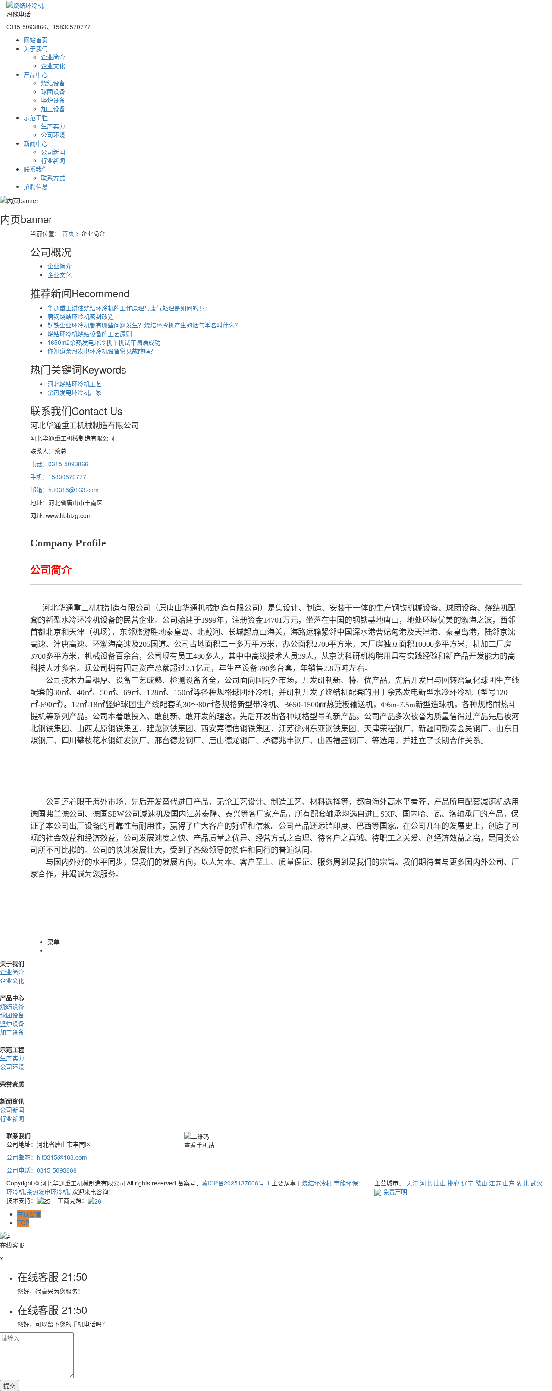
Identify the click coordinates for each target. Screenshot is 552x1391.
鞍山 (481, 1183)
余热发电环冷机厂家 (74, 392)
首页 (68, 233)
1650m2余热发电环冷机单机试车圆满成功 (103, 342)
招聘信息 (36, 186)
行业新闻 (53, 160)
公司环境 (53, 134)
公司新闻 (53, 151)
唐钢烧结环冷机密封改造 (80, 316)
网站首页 (36, 39)
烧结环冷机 (317, 1183)
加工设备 (53, 108)
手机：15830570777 (58, 476)
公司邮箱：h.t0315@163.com (46, 1157)
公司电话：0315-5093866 (41, 1170)
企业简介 (53, 57)
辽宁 (467, 1183)
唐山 (440, 1183)
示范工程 (36, 117)
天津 (412, 1183)
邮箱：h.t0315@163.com (64, 489)
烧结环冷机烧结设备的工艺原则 (89, 333)
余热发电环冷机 (47, 1191)
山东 (509, 1183)
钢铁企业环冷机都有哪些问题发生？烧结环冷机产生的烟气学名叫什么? (142, 325)
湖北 (523, 1183)
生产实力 (53, 126)
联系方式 (53, 177)
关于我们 (36, 48)
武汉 (536, 1183)
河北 (426, 1183)
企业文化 (53, 65)
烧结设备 (53, 82)
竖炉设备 (53, 100)
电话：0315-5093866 (59, 463)
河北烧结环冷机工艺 (74, 383)
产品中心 (36, 74)
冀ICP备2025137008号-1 (236, 1183)
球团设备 (53, 91)
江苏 (495, 1183)
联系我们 (36, 169)
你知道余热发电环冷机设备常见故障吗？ (101, 350)
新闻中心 (36, 143)
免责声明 (395, 1191)
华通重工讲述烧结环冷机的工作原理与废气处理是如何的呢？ (128, 307)
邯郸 (454, 1183)
